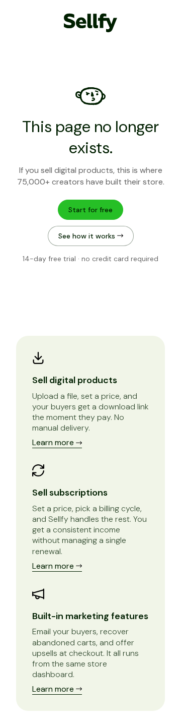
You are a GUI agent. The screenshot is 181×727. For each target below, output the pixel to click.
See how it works (87, 235)
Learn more (54, 442)
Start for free (90, 209)
